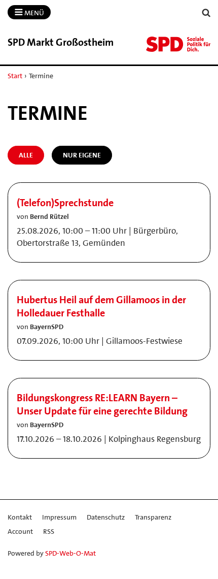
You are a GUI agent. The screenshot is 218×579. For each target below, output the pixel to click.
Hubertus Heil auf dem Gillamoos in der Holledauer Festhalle (101, 306)
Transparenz (153, 517)
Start (15, 75)
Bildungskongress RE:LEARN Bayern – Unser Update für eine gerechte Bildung (102, 404)
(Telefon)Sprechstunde (65, 202)
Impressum (59, 517)
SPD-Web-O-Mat (70, 553)
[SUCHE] (206, 13)
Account (20, 531)
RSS (48, 531)
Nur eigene (82, 154)
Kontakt (20, 517)
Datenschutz (106, 517)
